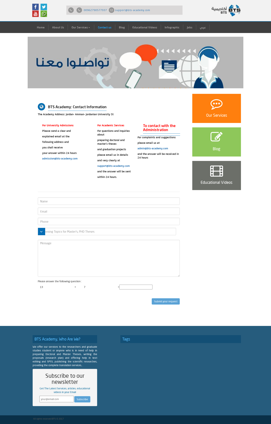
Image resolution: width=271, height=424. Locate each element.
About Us (58, 27)
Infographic (172, 27)
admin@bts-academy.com (153, 148)
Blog (122, 27)
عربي (203, 27)
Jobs (189, 27)
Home (41, 27)
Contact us (104, 27)
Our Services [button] (80, 27)
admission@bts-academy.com (60, 158)
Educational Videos (144, 27)
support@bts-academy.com (132, 10)
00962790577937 (95, 10)
